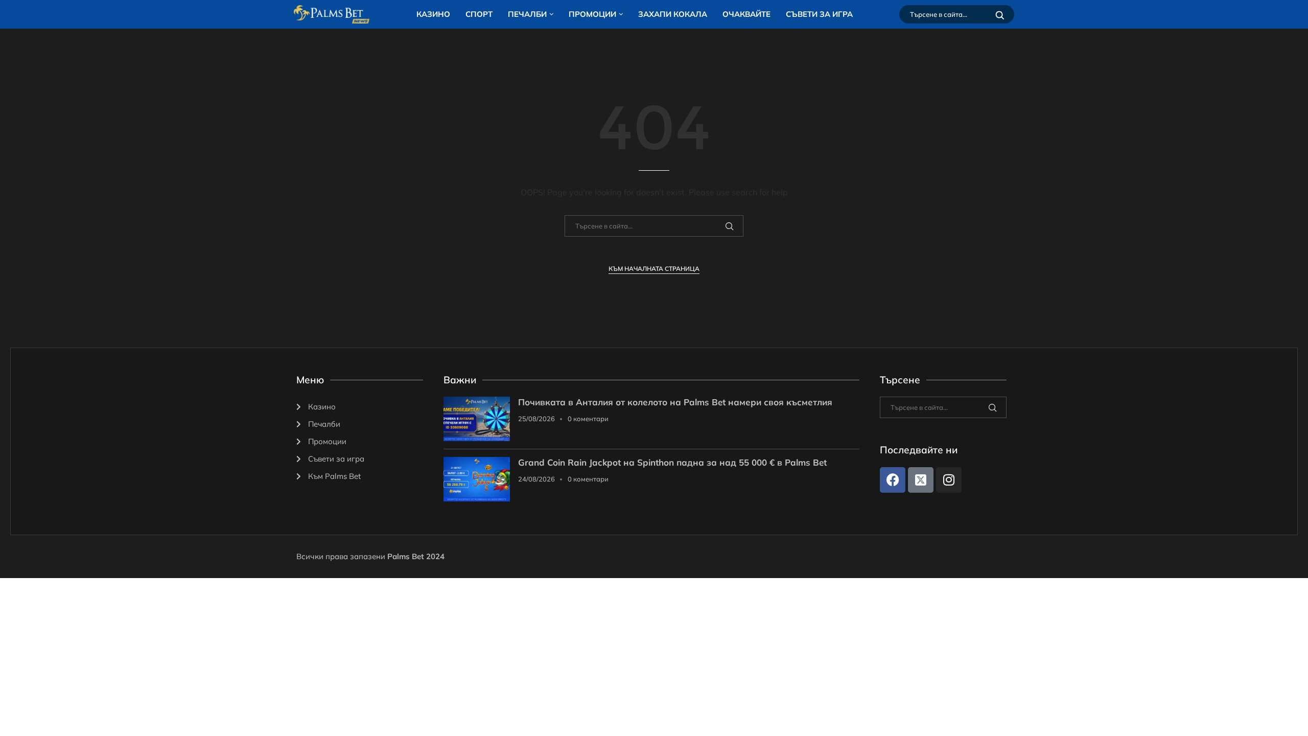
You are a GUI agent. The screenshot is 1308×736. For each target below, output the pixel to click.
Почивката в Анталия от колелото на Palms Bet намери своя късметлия (675, 402)
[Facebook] (892, 480)
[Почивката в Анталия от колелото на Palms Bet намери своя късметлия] (476, 419)
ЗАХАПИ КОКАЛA (672, 14)
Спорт (479, 14)
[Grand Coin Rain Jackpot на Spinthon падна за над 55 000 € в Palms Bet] (476, 479)
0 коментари (588, 419)
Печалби (527, 14)
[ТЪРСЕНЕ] (1000, 14)
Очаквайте (746, 14)
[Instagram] (949, 480)
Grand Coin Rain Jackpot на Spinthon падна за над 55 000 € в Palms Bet (672, 462)
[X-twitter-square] (920, 480)
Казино (433, 14)
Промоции (592, 14)
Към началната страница (654, 268)
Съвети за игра (819, 14)
